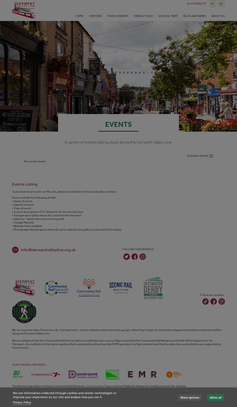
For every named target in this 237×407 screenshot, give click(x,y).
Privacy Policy (22, 402)
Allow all (216, 397)
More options (189, 397)
